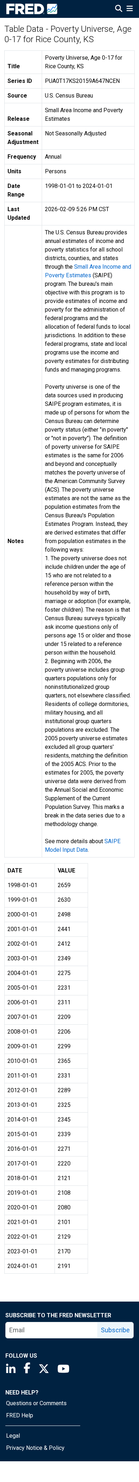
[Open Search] (119, 9)
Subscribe (115, 1330)
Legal (13, 1435)
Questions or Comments (36, 1403)
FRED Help (19, 1415)
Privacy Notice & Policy (35, 1447)
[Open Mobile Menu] (129, 9)
